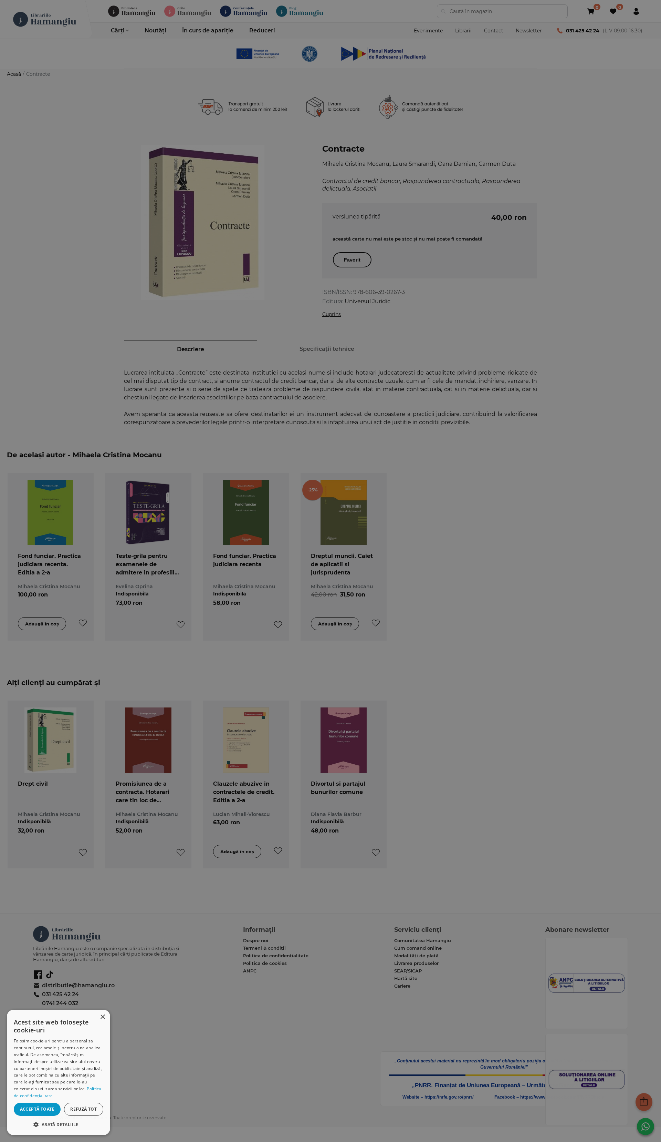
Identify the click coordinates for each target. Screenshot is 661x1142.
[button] (58, 1124)
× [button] (102, 1017)
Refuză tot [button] (83, 1109)
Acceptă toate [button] (37, 1109)
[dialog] (58, 1072)
